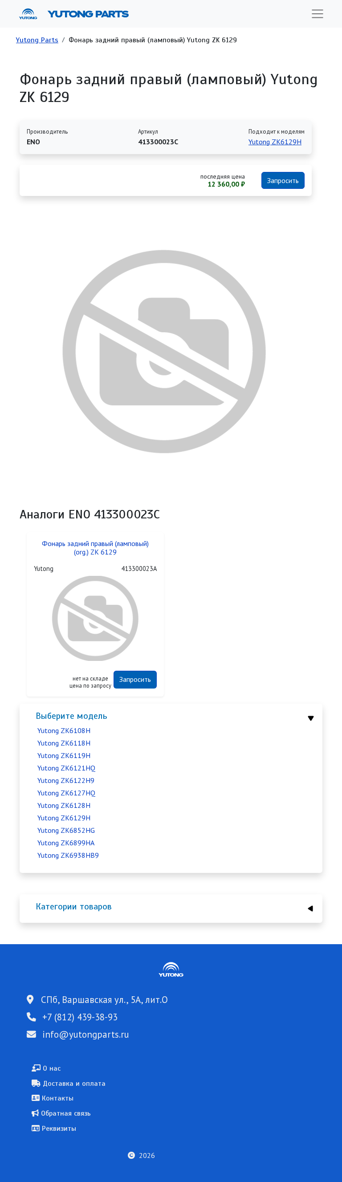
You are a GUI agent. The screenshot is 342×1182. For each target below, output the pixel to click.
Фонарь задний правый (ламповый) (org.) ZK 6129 (95, 547)
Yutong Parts (87, 14)
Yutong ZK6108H (63, 730)
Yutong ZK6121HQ (66, 767)
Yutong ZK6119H (63, 755)
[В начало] (31, 14)
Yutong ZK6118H (63, 742)
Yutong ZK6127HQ (66, 792)
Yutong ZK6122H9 (65, 780)
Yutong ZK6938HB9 (68, 855)
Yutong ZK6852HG (66, 830)
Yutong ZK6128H (63, 805)
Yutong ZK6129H (63, 817)
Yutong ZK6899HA (65, 842)
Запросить (283, 180)
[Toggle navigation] (317, 13)
